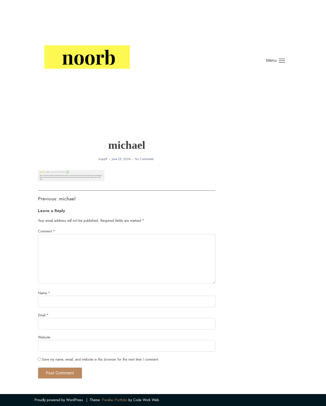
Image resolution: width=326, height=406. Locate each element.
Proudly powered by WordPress (58, 399)
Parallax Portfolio (114, 399)
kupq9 (103, 159)
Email (43, 315)
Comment (46, 231)
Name (44, 293)
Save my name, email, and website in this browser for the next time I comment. (100, 359)
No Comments (144, 159)
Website (44, 337)
